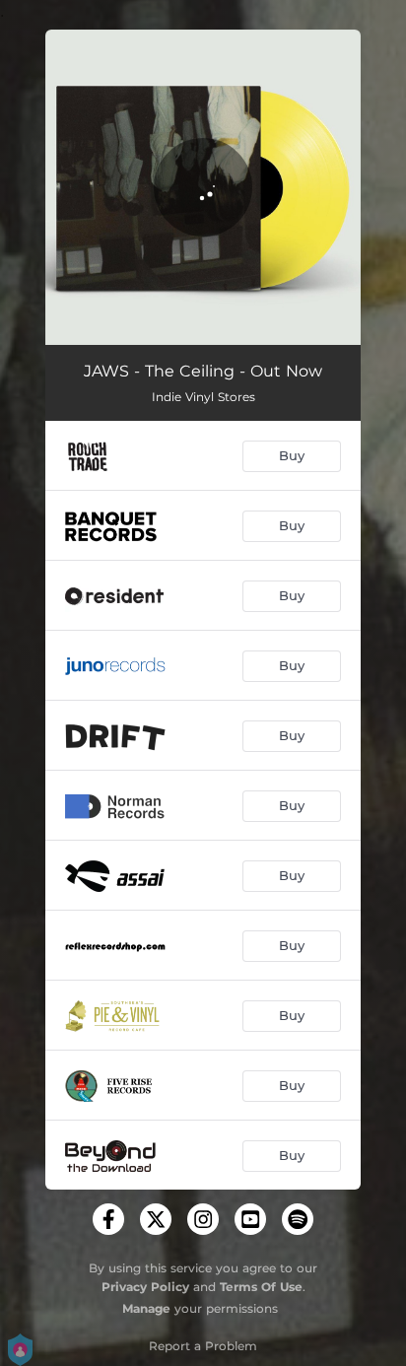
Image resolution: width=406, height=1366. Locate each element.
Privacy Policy (145, 1286)
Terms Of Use (261, 1286)
